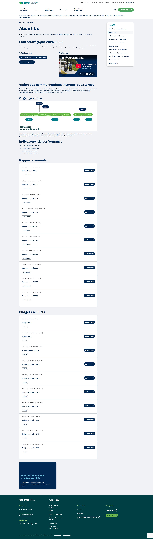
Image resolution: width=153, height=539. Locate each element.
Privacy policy (113, 63)
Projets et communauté (53, 527)
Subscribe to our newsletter (90, 517)
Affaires (107, 2)
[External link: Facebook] (20, 523)
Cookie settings (67, 535)
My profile (130, 2)
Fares (36, 10)
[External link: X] (32, 523)
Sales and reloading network (55, 518)
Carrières (101, 2)
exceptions (26, 17)
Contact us (114, 2)
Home (82, 2)
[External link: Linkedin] (28, 523)
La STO (88, 2)
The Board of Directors (116, 36)
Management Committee (117, 39)
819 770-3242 (25, 509)
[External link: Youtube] (35, 523)
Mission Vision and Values (117, 29)
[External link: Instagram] (24, 523)
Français (121, 2)
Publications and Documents (119, 56)
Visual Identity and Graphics (118, 53)
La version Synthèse (27, 62)
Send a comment (26, 514)
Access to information (116, 43)
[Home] (20, 22)
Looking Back (113, 46)
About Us (112, 32)
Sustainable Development (118, 49)
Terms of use (57, 535)
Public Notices (114, 60)
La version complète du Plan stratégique (33, 57)
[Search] (115, 10)
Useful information (49, 9)
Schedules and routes (24, 9)
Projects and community (78, 9)
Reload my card (126, 10)
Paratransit (63, 10)
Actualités (94, 2)
